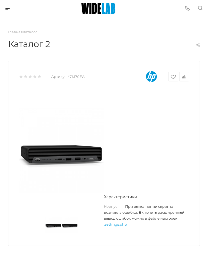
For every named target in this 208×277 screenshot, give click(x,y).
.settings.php (115, 224)
